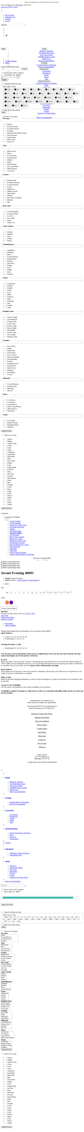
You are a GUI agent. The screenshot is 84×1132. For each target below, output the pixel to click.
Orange (10, 485)
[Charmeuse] (5, 993)
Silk (8, 303)
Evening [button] (8, 798)
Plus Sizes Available (14, 198)
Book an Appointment (13, 881)
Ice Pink (10, 469)
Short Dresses (12, 169)
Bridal (9, 124)
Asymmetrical (12, 319)
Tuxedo (7, 843)
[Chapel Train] (5, 1007)
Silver (10, 502)
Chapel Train (11, 321)
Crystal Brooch (12, 257)
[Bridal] (9, 935)
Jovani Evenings (16, 533)
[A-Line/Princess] (6, 1022)
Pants (9, 162)
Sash (9, 272)
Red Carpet (11, 140)
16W (28, 97)
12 (72, 89)
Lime (9, 448)
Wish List (42, 747)
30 (76, 93)
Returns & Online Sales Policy (41, 714)
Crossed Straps (12, 214)
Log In (7, 21)
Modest (10, 160)
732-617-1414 (30, 613)
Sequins (10, 274)
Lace (9, 268)
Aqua (9, 450)
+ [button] (6, 519)
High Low (11, 189)
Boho (9, 153)
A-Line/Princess (13, 384)
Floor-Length (12, 326)
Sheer (9, 220)
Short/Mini (11, 330)
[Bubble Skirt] (7, 955)
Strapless (10, 370)
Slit (8, 202)
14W (18, 97)
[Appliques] (6, 984)
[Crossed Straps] (6, 966)
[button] (44, 49)
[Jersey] (5, 999)
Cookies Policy (42, 729)
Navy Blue (11, 461)
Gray (9, 500)
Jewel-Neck (11, 353)
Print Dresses (12, 164)
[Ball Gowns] (6, 945)
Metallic (10, 234)
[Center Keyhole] (7, 958)
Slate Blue (11, 456)
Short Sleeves (12, 409)
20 (34, 93)
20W (49, 97)
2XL (25, 106)
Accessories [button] (9, 810)
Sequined (10, 301)
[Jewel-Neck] (6, 1018)
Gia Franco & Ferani (17, 527)
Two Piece (11, 171)
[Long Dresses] (6, 950)
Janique (12, 529)
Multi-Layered (12, 191)
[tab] (44, 536)
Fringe (9, 265)
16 (17, 93)
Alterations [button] (9, 849)
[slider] (75, 897)
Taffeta (9, 305)
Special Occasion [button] (11, 829)
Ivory (9, 489)
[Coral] (7, 602)
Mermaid (10, 388)
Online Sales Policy (7, 617)
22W (59, 97)
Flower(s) (10, 263)
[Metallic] (3, 976)
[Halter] (6, 1015)
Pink (9, 472)
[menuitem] (44, 15)
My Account (9, 15)
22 (42, 93)
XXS (50, 101)
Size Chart (4, 615)
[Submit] (25, 25)
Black (10, 498)
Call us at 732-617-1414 (9, 7)
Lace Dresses (12, 155)
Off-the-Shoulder (13, 357)
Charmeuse (11, 284)
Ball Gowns (11, 151)
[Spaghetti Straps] (6, 1045)
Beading (10, 252)
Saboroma (13, 549)
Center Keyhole (12, 185)
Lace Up (10, 216)
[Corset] (7, 960)
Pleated (9, 196)
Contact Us (42, 740)
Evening (10, 131)
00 (18, 89)
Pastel (9, 241)
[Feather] (5, 997)
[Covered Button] (6, 964)
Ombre (9, 238)
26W (9, 101)
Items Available (10, 625)
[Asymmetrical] (5, 1005)
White (10, 504)
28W (19, 101)
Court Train (11, 324)
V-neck (9, 374)
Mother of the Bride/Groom (16, 133)
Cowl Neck (11, 346)
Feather (10, 261)
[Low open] (6, 970)
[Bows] (6, 987)
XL (15, 106)
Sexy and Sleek (12, 166)
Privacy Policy (42, 725)
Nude (9, 491)
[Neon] (3, 978)
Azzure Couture (15, 521)
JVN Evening (14, 535)
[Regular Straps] (6, 1044)
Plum (9, 480)
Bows (9, 254)
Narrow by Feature (11, 116)
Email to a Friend (7, 619)
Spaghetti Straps (13, 425)
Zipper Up (11, 222)
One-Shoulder (12, 359)
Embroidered (11, 259)
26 (59, 93)
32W (40, 101)
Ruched (10, 200)
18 (25, 93)
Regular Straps (12, 423)
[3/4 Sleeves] (7, 1034)
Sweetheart (11, 372)
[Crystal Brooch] (6, 989)
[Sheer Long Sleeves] (7, 1038)
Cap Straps (11, 420)
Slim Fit (10, 391)
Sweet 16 (10, 142)
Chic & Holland (15, 523)
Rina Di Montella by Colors (19, 545)
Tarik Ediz (13, 550)
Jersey (9, 290)
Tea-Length (11, 335)
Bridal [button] (7, 778)
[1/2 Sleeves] (7, 1032)
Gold (9, 493)
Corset (9, 187)
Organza (10, 297)
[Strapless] (6, 1047)
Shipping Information (42, 717)
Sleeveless (11, 411)
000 (8, 89)
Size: (2, 588)
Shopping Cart (10, 17)
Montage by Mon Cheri (18, 541)
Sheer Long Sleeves (14, 406)
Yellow (10, 439)
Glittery (10, 232)
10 (63, 89)
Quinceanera (11, 137)
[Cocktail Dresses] (9, 939)
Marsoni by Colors (16, 539)
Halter (9, 348)
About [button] (7, 861)
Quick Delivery (34, 580)
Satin (9, 299)
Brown (10, 496)
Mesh (9, 294)
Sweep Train (11, 332)
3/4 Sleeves (11, 402)
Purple (10, 463)
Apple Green (12, 443)
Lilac (9, 465)
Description (9, 623)
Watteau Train (12, 337)
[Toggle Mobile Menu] (2, 770)
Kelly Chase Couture (17, 537)
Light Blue (11, 454)
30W (30, 101)
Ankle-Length (12, 317)
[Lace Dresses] (6, 949)
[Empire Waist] (6, 1024)
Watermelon (12, 478)
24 (51, 93)
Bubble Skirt (11, 180)
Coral (9, 487)
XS (60, 101)
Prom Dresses (12, 135)
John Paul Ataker (15, 531)
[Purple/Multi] (11, 602)
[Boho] (6, 947)
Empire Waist (12, 386)
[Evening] (9, 941)
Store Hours (42, 732)
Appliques (11, 250)
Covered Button (12, 212)
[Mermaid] (6, 1026)
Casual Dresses (12, 126)
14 (8, 93)
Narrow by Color (10, 435)
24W (70, 97)
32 (8, 97)
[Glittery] (3, 974)
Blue (9, 459)
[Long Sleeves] (7, 1036)
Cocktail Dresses (13, 129)
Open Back (11, 193)
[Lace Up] (6, 968)
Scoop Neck (11, 366)
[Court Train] (5, 1009)
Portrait (9, 361)
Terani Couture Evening (18, 552)
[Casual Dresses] (9, 937)
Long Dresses (12, 158)
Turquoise (11, 452)
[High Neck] (6, 1016)
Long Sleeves (12, 404)
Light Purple (12, 467)
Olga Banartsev (15, 547)
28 (68, 93)
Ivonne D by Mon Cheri (18, 525)
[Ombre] (3, 980)
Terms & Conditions (42, 721)
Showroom (42, 736)
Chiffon (10, 286)
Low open (11, 218)
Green (10, 446)
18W (38, 97)
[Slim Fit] (6, 1028)
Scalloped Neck (12, 364)
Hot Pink (11, 474)
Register (8, 19)
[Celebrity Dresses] (7, 956)
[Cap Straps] (6, 1042)
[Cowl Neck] (6, 1013)
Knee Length (12, 328)
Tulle (9, 308)
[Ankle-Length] (5, 1003)
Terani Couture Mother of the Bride (22, 554)
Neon (9, 236)
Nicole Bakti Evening (17, 543)
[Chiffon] (5, 995)
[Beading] (6, 985)
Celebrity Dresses (13, 182)
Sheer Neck (11, 368)
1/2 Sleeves (11, 400)
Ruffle (9, 270)
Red (9, 483)
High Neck (11, 350)
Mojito (10, 441)
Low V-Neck (12, 355)
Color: (3, 598)
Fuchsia (10, 476)
